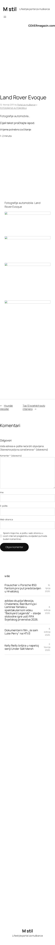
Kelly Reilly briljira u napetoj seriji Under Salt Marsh (22, 647)
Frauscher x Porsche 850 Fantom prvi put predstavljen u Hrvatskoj (23, 588)
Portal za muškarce (26, 104)
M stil (9, 9)
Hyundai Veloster (6, 407)
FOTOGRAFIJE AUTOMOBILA (13, 108)
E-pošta (3, 505)
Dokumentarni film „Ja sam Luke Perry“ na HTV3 (21, 632)
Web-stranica (6, 519)
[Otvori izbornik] (5, 17)
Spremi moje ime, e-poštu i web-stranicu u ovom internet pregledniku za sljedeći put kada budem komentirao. (25, 536)
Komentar (11, 455)
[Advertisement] (27, 63)
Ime (2, 492)
